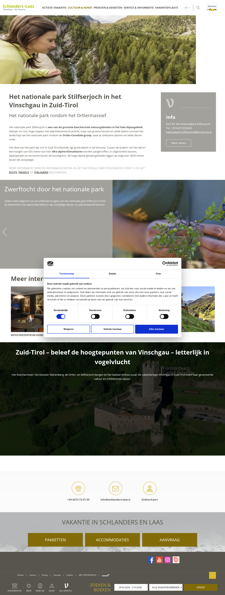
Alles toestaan (156, 329)
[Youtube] (159, 559)
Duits (13, 172)
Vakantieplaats (166, 7)
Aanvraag (170, 539)
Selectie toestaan (112, 329)
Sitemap (57, 575)
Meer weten (178, 143)
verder (201, 587)
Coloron (32, 575)
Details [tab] (112, 273)
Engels (24, 172)
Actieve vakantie (54, 7)
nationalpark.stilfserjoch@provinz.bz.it (189, 132)
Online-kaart (149, 499)
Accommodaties (112, 539)
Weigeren (69, 329)
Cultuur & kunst (80, 7)
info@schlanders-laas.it (115, 499)
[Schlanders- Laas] (18, 8)
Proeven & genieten (108, 7)
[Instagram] (167, 559)
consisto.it (105, 575)
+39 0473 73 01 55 (78, 499)
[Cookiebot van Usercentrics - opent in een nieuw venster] (164, 263)
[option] (112, 49)
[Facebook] (151, 559)
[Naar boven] (212, 575)
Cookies (69, 575)
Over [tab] (158, 273)
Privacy (45, 575)
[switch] (95, 316)
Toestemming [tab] (66, 273)
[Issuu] (176, 559)
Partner (20, 575)
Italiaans (41, 172)
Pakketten (55, 539)
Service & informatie (139, 7)
